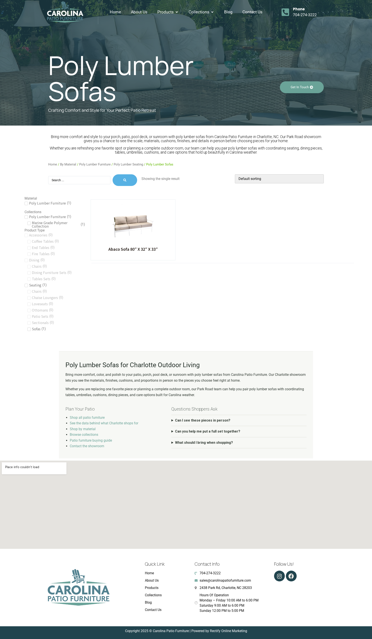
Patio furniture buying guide (91, 440)
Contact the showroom (87, 446)
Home (52, 164)
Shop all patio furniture (87, 418)
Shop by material (83, 429)
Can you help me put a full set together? (207, 431)
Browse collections (84, 435)
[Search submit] (125, 180)
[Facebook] (291, 576)
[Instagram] (279, 576)
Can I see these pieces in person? (202, 420)
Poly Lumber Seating (128, 164)
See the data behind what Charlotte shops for (104, 423)
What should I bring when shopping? (204, 443)
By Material (68, 164)
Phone (299, 9)
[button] (168, 12)
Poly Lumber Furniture (95, 164)
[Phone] (285, 12)
